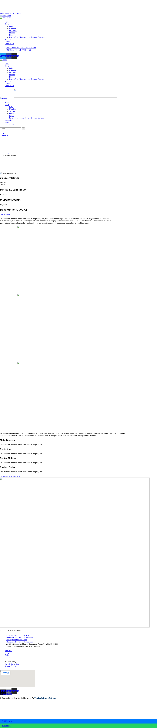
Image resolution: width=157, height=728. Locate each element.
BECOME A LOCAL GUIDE (10, 13)
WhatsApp (6, 726)
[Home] (3, 60)
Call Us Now (7, 721)
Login (3, 133)
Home (7, 153)
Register (4, 135)
